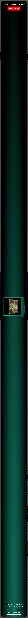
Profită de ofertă (14, 612)
